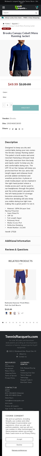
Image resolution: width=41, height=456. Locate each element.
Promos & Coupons (12, 406)
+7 (22, 313)
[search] (20, 12)
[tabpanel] (20, 293)
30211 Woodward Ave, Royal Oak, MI (22, 351)
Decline (19, 445)
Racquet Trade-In (26, 380)
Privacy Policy (30, 433)
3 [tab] (10, 323)
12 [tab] (20, 326)
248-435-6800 (11, 395)
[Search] (36, 13)
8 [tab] (27, 323)
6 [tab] (20, 323)
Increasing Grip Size (27, 373)
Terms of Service (11, 376)
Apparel (15, 24)
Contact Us (23, 357)
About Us (22, 354)
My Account (9, 368)
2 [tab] (7, 323)
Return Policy (9, 371)
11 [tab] (37, 323)
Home (7, 24)
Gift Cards (9, 403)
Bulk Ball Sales (26, 382)
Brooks (13, 118)
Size (4, 97)
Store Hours (9, 398)
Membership (9, 366)
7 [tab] (24, 323)
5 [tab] (17, 323)
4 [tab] (14, 323)
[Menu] (3, 7)
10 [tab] (34, 323)
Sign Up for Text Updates (14, 409)
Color (5, 92)
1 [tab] (3, 323)
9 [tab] (31, 323)
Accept (19, 439)
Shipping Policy (10, 373)
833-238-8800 (11, 393)
